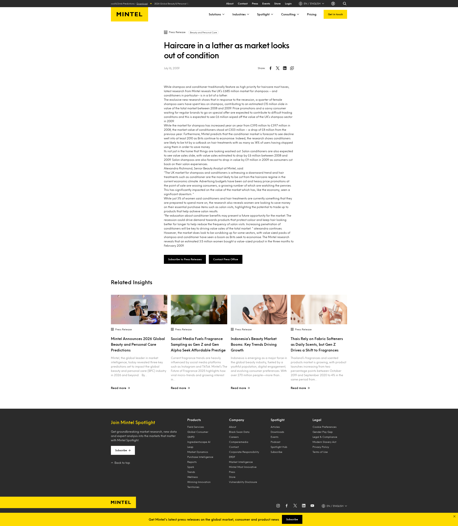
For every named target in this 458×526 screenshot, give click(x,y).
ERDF (232, 457)
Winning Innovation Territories (199, 484)
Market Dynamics (197, 452)
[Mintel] (129, 14)
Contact (243, 3)
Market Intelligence (241, 462)
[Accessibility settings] (333, 3)
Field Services (195, 427)
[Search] (345, 3)
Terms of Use (320, 452)
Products (194, 420)
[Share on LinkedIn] (285, 68)
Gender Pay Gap (323, 432)
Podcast (275, 442)
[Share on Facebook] (270, 68)
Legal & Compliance (325, 437)
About (229, 3)
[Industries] (248, 14)
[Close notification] (454, 516)
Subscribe (121, 450)
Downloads (277, 432)
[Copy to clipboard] (292, 68)
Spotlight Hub (279, 447)
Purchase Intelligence (200, 457)
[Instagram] (278, 506)
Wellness (192, 477)
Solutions (215, 14)
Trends (191, 472)
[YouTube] (312, 506)
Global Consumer (197, 432)
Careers (234, 437)
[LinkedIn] (304, 506)
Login (288, 3)
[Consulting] (298, 14)
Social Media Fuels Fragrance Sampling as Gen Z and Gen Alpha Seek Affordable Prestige (198, 344)
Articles (275, 427)
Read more (118, 388)
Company (236, 420)
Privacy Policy (321, 447)
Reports (192, 462)
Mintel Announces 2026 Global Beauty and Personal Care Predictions (138, 344)
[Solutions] (223, 14)
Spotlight (263, 14)
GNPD (190, 437)
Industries (239, 14)
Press (255, 3)
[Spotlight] (272, 14)
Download (133, 3)
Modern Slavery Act (324, 442)
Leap (190, 447)
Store (277, 3)
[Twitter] (295, 506)
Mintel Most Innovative (243, 467)
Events (266, 3)
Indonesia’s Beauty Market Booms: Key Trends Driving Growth (254, 344)
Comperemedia (238, 442)
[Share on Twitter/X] (278, 68)
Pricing (311, 14)
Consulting (288, 14)
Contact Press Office (225, 259)
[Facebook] (286, 506)
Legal (317, 420)
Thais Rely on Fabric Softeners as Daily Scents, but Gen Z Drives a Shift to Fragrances (317, 344)
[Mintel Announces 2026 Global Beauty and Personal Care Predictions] (139, 309)
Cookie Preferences (325, 427)
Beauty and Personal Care (203, 32)
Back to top (122, 462)
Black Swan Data (239, 432)
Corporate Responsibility (244, 452)
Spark (190, 467)
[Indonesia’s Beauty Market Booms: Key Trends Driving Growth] (259, 309)
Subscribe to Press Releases (185, 259)
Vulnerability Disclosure (243, 482)
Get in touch (335, 14)
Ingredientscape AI (198, 442)
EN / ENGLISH (312, 3)
